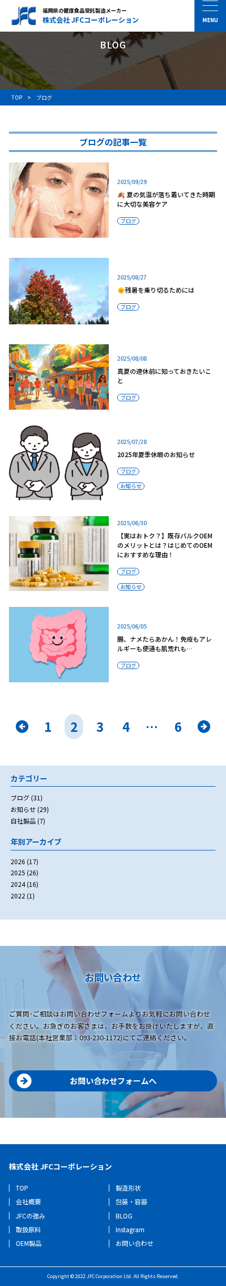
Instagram (130, 1229)
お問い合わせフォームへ (113, 1080)
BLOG (124, 1215)
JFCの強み (30, 1215)
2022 (18, 895)
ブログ (128, 221)
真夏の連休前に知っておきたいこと (164, 375)
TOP (22, 1187)
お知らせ (130, 486)
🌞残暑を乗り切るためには (155, 289)
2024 (18, 883)
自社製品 (23, 820)
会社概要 (28, 1201)
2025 (18, 872)
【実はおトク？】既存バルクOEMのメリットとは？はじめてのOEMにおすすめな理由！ (164, 545)
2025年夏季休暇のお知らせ (156, 454)
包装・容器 (131, 1201)
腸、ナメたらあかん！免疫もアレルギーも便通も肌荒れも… (164, 643)
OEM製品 (29, 1243)
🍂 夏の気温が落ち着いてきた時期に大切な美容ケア (166, 199)
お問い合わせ (134, 1243)
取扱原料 (28, 1229)
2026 (18, 861)
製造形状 (128, 1187)
